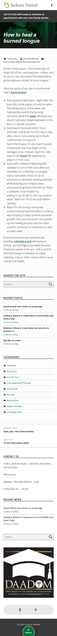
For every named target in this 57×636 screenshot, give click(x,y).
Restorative (34, 62)
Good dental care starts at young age (22, 306)
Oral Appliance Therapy (19, 382)
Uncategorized (14, 412)
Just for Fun (13, 377)
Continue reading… (11, 310)
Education (8, 62)
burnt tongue (18, 92)
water (33, 116)
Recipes (11, 394)
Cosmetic (11, 365)
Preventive (21, 62)
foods (23, 155)
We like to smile (11, 340)
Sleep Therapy (14, 406)
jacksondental (31, 58)
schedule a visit (22, 241)
